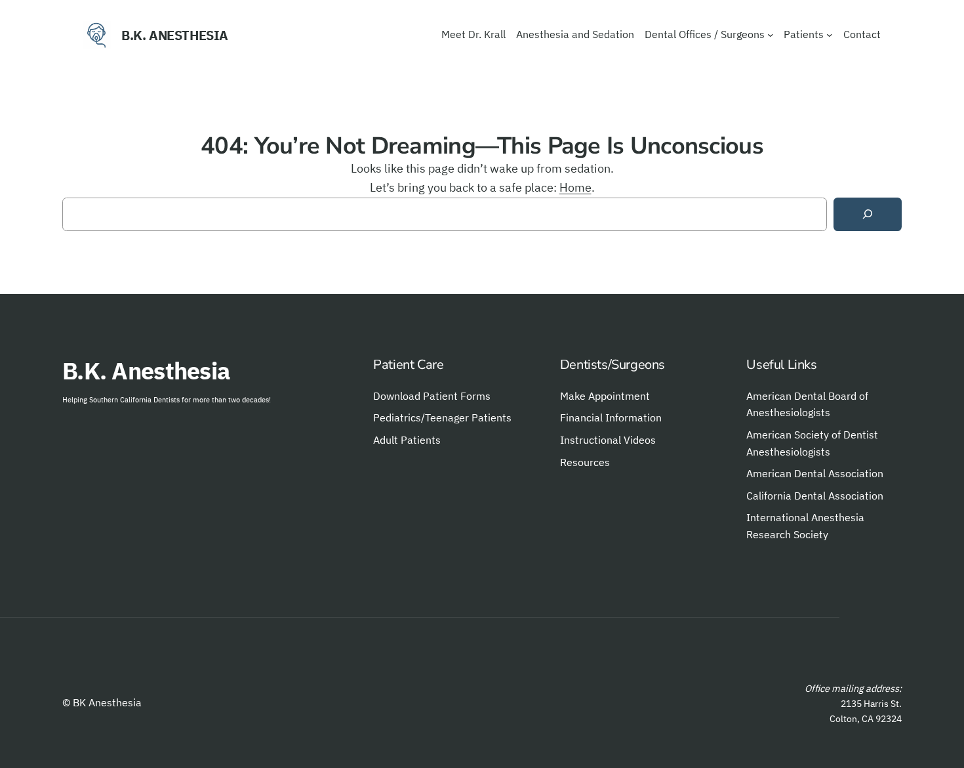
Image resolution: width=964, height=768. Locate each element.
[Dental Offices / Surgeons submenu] (770, 35)
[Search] (867, 214)
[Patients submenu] (829, 35)
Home (575, 187)
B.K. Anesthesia (174, 35)
